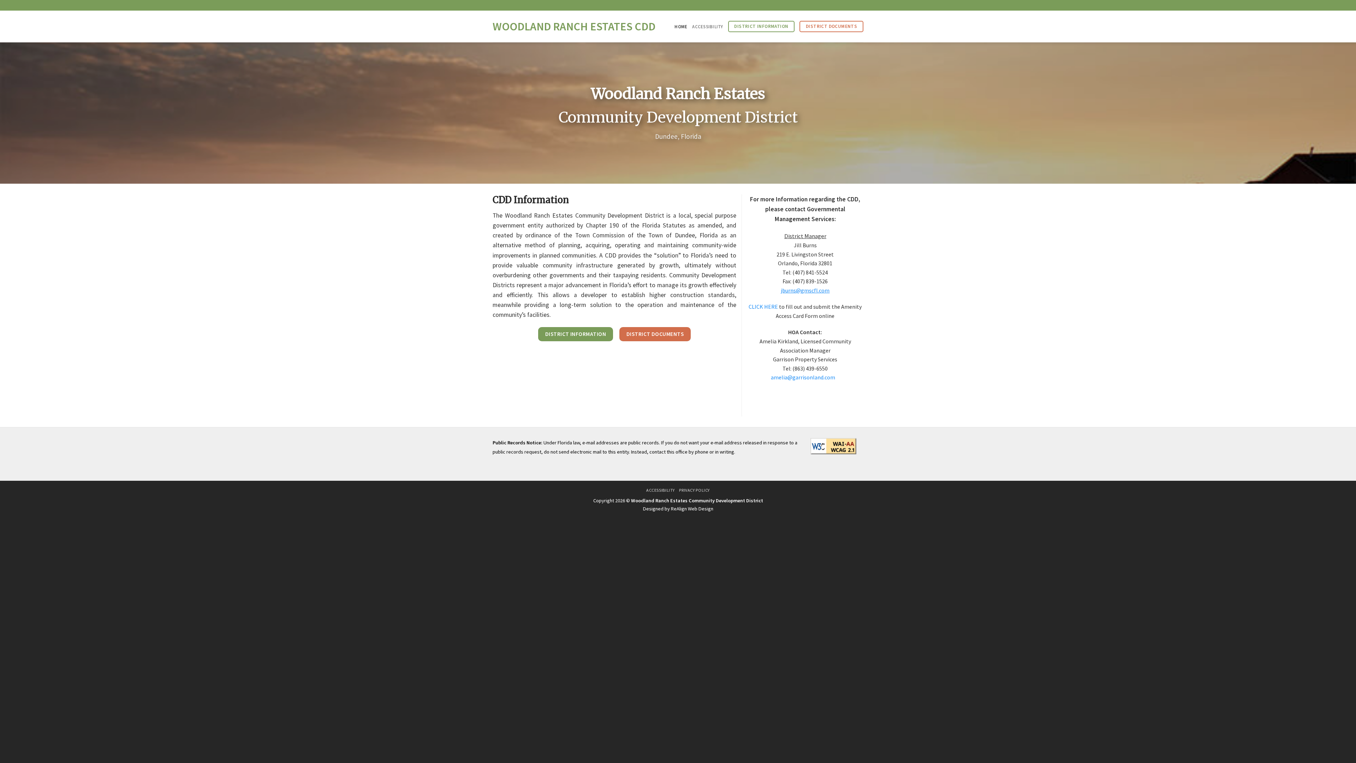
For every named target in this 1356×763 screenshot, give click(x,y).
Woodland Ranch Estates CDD (574, 26)
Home (680, 26)
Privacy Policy (694, 490)
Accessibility (707, 26)
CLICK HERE (763, 306)
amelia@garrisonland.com (803, 377)
